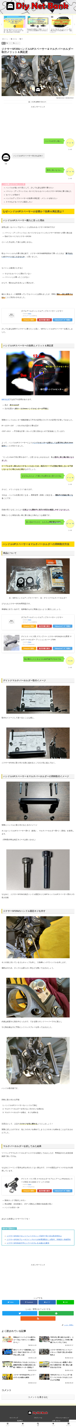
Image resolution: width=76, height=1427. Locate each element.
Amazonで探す (28, 320)
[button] (70, 662)
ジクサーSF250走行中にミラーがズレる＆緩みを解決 (28, 1243)
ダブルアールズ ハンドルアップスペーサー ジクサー (42, 311)
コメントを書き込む (38, 1397)
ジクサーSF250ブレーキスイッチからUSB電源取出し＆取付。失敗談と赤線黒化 (39, 1239)
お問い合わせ (56, 1420)
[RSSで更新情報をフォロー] (37, 1318)
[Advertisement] (38, 122)
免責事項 (20, 1420)
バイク (10, 43)
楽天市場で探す (44, 320)
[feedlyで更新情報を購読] (56, 1313)
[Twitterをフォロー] (19, 1313)
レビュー (17, 43)
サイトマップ (14, 1418)
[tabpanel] (14, 24)
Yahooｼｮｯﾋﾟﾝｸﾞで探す (63, 320)
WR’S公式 (6, 399)
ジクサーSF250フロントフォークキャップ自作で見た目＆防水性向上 (34, 1236)
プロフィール (38, 1418)
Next (75, 24)
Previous (1, 24)
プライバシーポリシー (62, 1418)
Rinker (29, 313)
